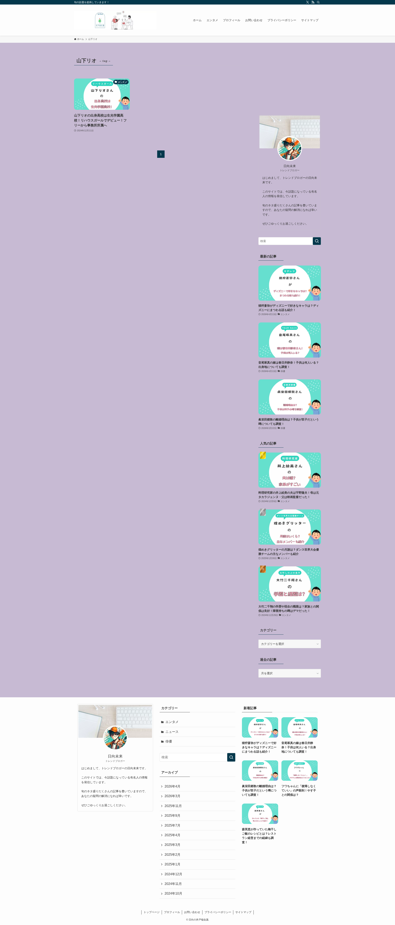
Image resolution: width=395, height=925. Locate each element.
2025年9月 (172, 815)
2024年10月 (173, 893)
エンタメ (172, 722)
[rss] (313, 2)
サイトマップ (243, 912)
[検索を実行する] (317, 241)
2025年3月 (172, 844)
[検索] (318, 2)
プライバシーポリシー (217, 912)
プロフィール (172, 912)
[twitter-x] (307, 2)
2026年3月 (172, 796)
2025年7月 (172, 825)
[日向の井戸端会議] (115, 20)
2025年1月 (172, 864)
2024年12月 (173, 874)
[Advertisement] (289, 81)
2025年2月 (172, 854)
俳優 (168, 741)
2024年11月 (173, 884)
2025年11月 (173, 806)
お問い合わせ (192, 912)
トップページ (152, 912)
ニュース (172, 731)
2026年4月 (172, 786)
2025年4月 (172, 835)
